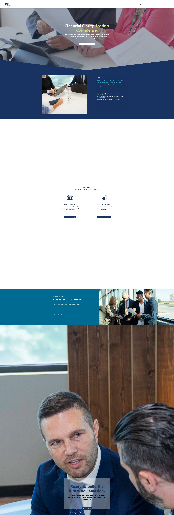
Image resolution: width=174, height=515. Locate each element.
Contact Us (167, 4)
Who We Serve (158, 4)
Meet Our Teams (58, 314)
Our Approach (140, 4)
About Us (132, 4)
